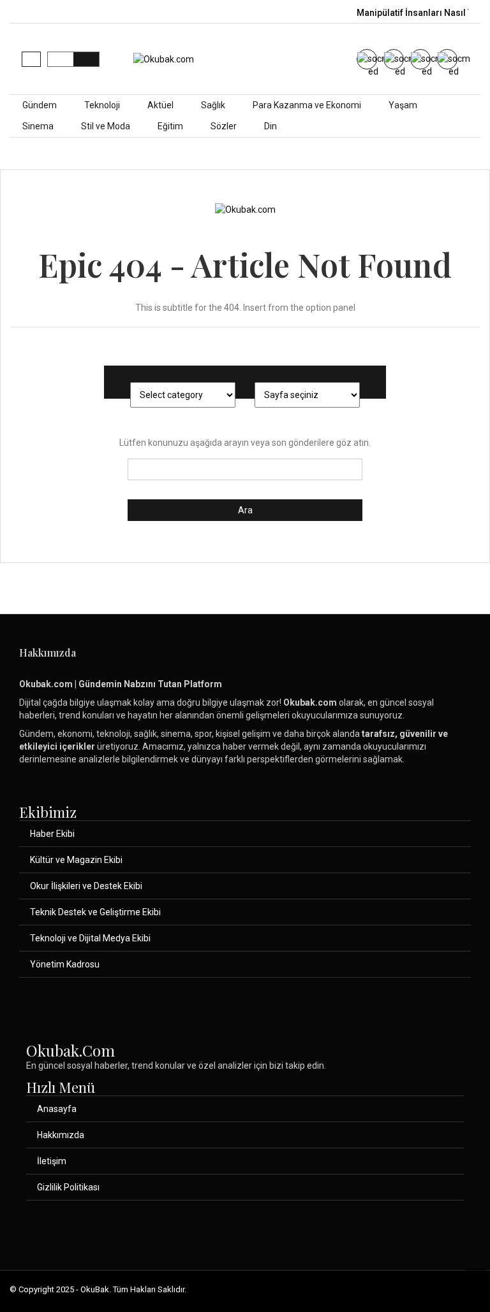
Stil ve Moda (105, 126)
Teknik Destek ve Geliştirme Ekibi (95, 912)
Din (270, 126)
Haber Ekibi (52, 834)
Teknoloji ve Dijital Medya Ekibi (90, 938)
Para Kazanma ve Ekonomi (307, 105)
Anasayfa (57, 1109)
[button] (31, 59)
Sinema (38, 126)
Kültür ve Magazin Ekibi (76, 860)
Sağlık (213, 105)
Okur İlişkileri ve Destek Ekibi (86, 886)
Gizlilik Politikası (68, 1187)
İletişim (51, 1161)
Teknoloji (102, 105)
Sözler (224, 126)
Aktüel (160, 105)
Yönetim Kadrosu (65, 964)
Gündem (39, 105)
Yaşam (403, 105)
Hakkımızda (60, 1135)
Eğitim (170, 126)
